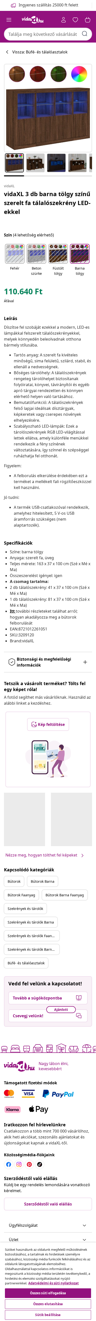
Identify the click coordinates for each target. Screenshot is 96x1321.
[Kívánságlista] (75, 19)
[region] (48, 1281)
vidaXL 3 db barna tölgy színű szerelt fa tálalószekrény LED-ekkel (47, 203)
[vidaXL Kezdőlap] (32, 19)
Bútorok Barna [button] (42, 881)
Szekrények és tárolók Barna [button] (31, 922)
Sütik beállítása (48, 1315)
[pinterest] (29, 1164)
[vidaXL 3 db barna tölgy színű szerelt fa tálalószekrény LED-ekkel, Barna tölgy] (48, 108)
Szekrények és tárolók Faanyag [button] (33, 935)
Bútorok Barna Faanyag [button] (65, 895)
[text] (23, 293)
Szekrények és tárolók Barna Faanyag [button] (33, 949)
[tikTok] (39, 1164)
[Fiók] (63, 19)
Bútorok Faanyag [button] (21, 895)
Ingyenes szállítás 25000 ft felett (48, 5)
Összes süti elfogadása (48, 1293)
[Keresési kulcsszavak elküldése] (85, 34)
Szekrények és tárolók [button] (25, 908)
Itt (12, 611)
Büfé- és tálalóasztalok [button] (26, 963)
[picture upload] (48, 759)
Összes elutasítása (48, 1304)
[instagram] (18, 1164)
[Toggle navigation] (9, 20)
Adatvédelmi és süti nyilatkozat (53, 1283)
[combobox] (48, 34)
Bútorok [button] (14, 881)
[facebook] (8, 1164)
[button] (15, 260)
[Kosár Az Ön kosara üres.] (88, 19)
